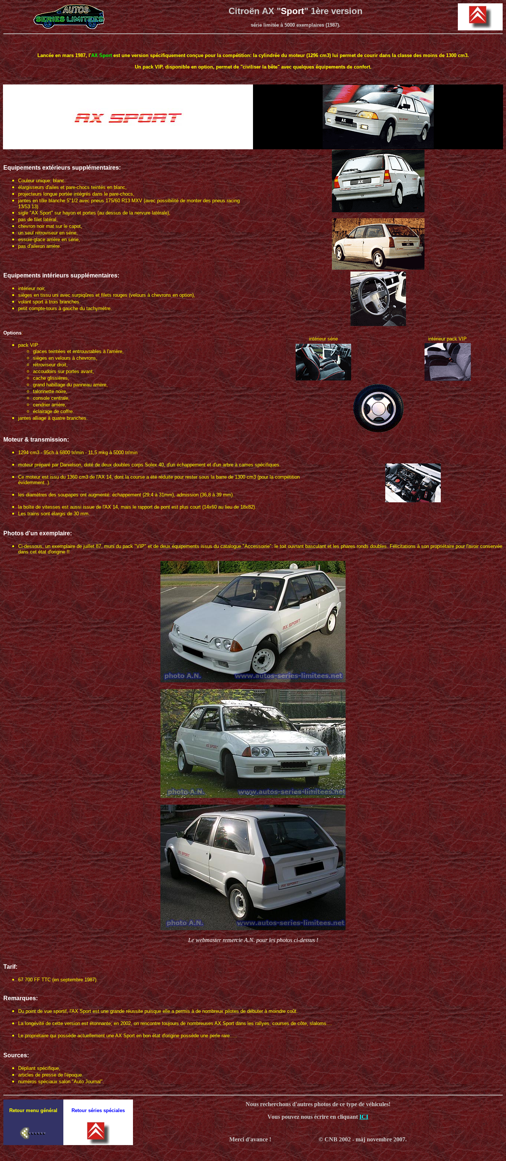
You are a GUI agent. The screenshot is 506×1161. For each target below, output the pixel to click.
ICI (363, 1117)
